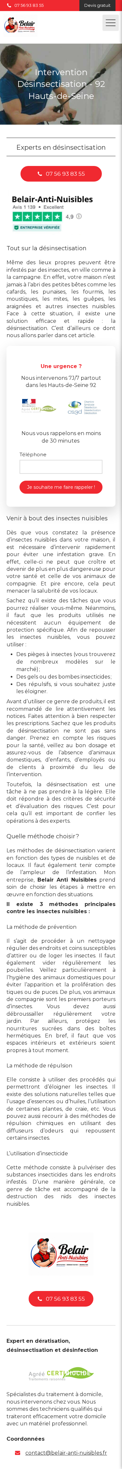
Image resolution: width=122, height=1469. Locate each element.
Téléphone (33, 454)
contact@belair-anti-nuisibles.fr (66, 1453)
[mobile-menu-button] (110, 23)
